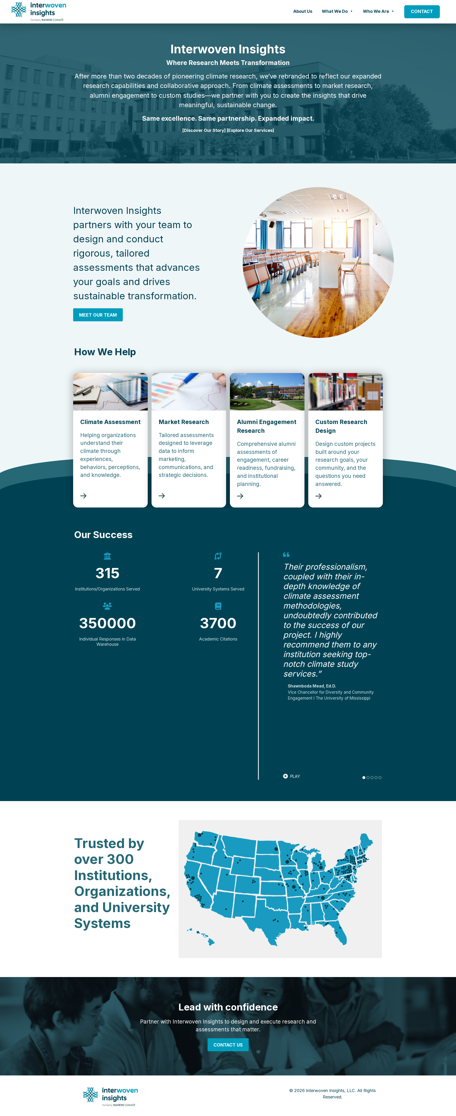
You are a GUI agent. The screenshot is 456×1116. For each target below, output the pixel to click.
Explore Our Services (250, 130)
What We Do (335, 11)
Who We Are (376, 11)
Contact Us (228, 1045)
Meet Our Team (98, 315)
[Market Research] (162, 496)
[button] (291, 776)
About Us (302, 11)
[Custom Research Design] (318, 497)
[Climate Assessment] (83, 496)
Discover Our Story (204, 130)
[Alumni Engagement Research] (240, 497)
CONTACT (422, 11)
